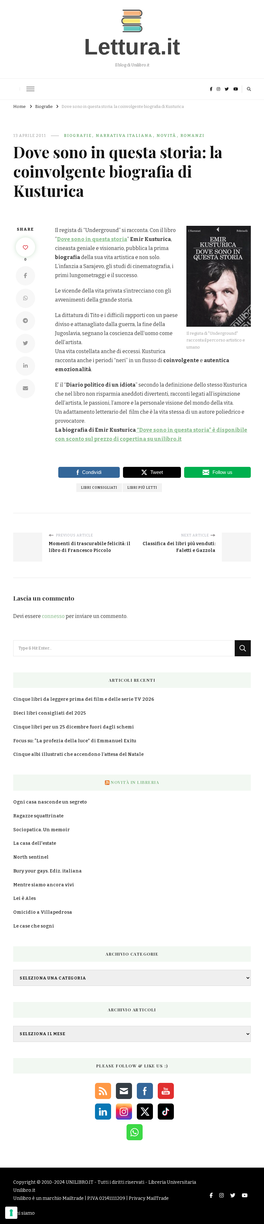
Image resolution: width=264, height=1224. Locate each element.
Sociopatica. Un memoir (41, 830)
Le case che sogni (33, 926)
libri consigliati (99, 488)
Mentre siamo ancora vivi (43, 885)
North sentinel (31, 857)
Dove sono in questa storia (92, 239)
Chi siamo (24, 1213)
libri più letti (142, 488)
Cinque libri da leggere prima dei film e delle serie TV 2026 (83, 699)
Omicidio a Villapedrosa (42, 912)
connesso (53, 616)
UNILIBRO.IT (79, 1182)
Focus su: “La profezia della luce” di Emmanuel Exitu (74, 741)
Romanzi (192, 135)
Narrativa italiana (124, 135)
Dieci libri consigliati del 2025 (49, 713)
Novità (166, 135)
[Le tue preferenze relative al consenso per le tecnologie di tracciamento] (11, 1213)
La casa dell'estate (34, 843)
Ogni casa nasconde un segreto (50, 802)
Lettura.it (132, 46)
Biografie (77, 135)
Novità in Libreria (135, 782)
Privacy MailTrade (149, 1198)
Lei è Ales (24, 898)
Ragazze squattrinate (38, 816)
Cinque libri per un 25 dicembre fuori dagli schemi (73, 727)
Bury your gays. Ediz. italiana (47, 871)
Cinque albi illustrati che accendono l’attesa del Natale (78, 754)
